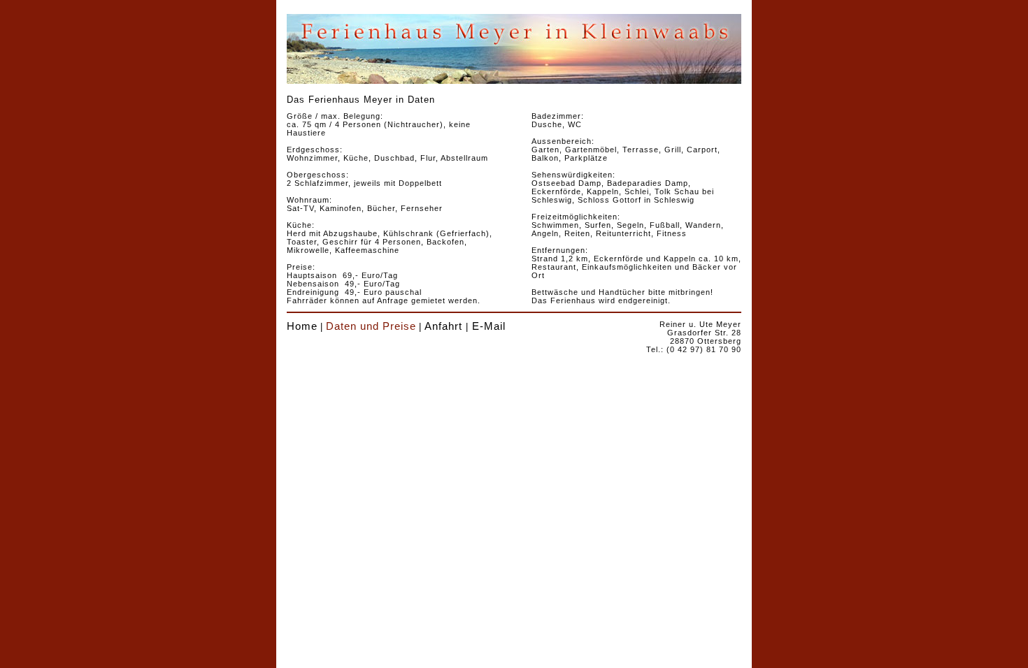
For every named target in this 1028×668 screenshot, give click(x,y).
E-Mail (489, 326)
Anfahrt (443, 326)
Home (302, 326)
